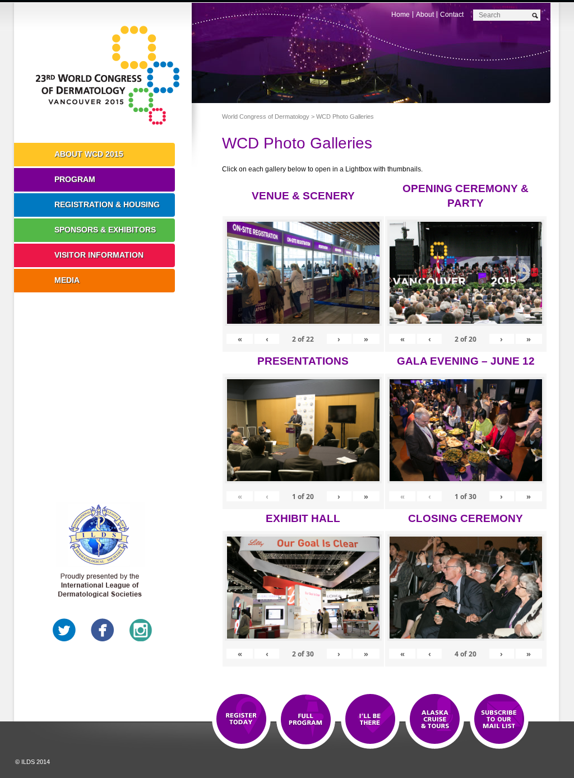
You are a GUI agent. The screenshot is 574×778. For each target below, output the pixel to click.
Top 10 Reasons (305, 720)
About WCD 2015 (88, 154)
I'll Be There (370, 720)
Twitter (64, 630)
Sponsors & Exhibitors (105, 229)
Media (67, 280)
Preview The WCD (434, 720)
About (425, 14)
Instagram (140, 630)
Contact (452, 14)
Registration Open (241, 720)
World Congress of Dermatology (111, 75)
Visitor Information (99, 254)
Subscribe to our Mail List (499, 720)
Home (400, 14)
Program (74, 179)
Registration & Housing (107, 204)
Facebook (102, 630)
